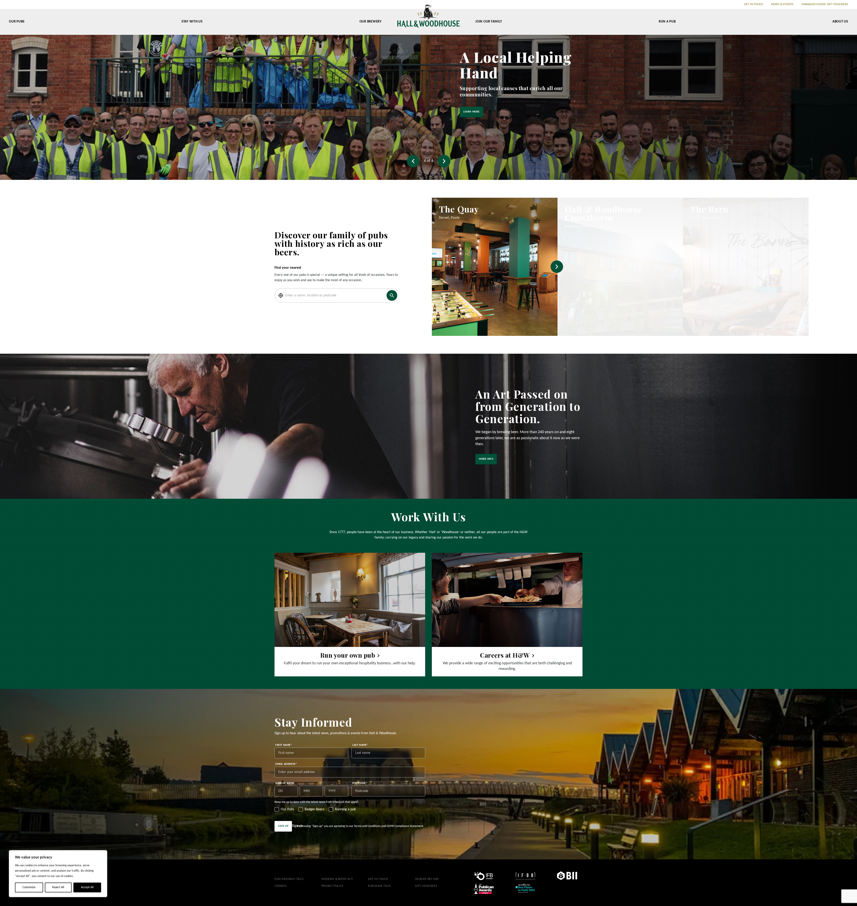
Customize (29, 887)
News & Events (782, 4)
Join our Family (488, 21)
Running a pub (345, 809)
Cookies (280, 886)
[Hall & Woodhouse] (428, 19)
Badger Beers (314, 809)
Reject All (58, 887)
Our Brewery (371, 21)
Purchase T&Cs (379, 886)
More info (486, 459)
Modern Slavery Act (337, 879)
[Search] (392, 295)
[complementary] (58, 873)
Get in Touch (753, 4)
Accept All (87, 887)
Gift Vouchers (426, 886)
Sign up (283, 826)
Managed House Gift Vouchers (825, 4)
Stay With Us (192, 21)
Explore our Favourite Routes (299, 118)
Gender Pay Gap (427, 879)
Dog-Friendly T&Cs (289, 879)
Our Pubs (17, 21)
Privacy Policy (332, 886)
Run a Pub (667, 21)
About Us (840, 21)
